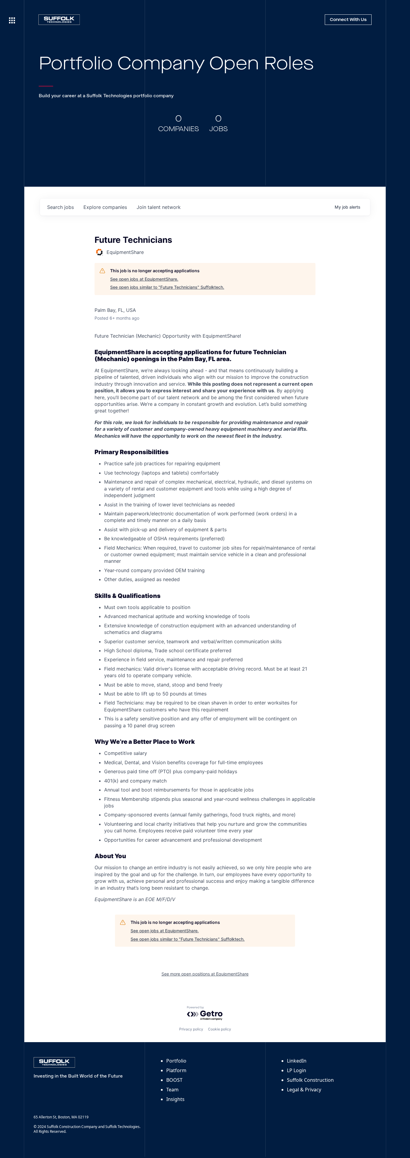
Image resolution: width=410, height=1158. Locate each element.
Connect (348, 20)
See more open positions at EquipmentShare (205, 973)
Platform (176, 1070)
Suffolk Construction (310, 1080)
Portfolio (176, 1060)
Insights (175, 1099)
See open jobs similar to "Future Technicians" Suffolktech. (167, 287)
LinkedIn (296, 1060)
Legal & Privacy (304, 1089)
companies (105, 207)
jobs (60, 207)
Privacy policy (191, 1029)
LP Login (296, 1070)
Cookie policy (219, 1029)
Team (172, 1089)
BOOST (174, 1080)
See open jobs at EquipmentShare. (144, 279)
